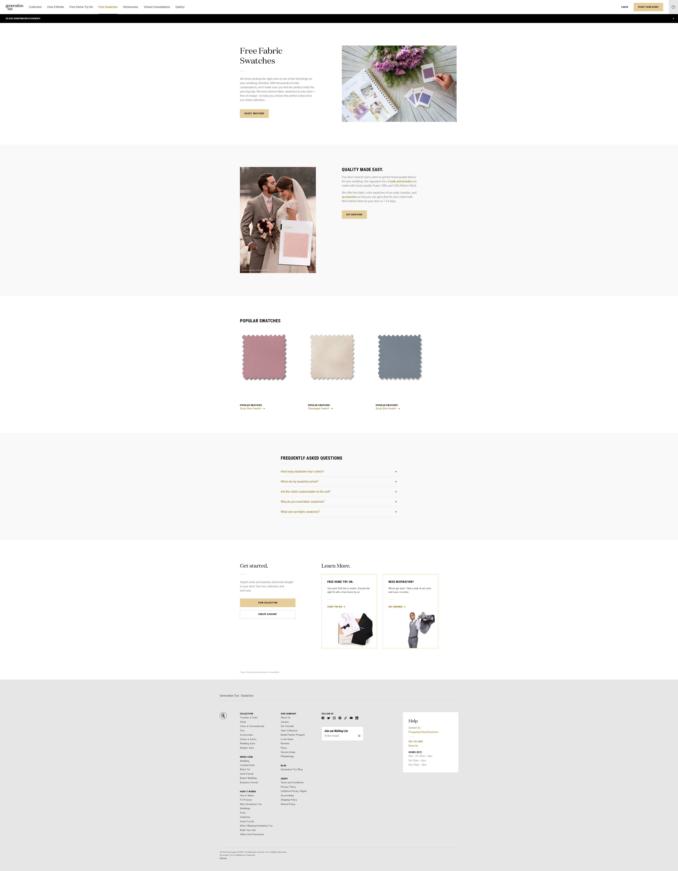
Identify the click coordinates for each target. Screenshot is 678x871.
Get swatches (354, 214)
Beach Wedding (248, 778)
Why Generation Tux (251, 804)
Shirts (243, 722)
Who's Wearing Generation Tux (256, 825)
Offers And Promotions (252, 834)
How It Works (247, 795)
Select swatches (254, 113)
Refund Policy (288, 804)
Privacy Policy (288, 787)
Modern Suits (247, 748)
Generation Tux (229, 695)
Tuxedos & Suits (249, 717)
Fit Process (246, 799)
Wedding (244, 761)
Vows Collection (289, 730)
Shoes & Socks (248, 739)
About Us (286, 717)
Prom (243, 813)
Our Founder (287, 726)
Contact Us (414, 727)
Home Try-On (247, 821)
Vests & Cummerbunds (252, 726)
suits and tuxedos (401, 181)
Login (624, 7)
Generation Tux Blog (291, 769)
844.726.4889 (416, 741)
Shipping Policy (289, 799)
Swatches (245, 817)
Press (284, 748)
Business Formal (249, 782)
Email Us (413, 745)
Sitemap (223, 858)
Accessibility (287, 795)
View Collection (268, 602)
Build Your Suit (248, 830)
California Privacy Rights (294, 791)
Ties (242, 730)
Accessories (246, 735)
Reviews (285, 743)
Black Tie (245, 769)
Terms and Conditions (292, 782)
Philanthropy (287, 756)
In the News (287, 739)
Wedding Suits (247, 743)
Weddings (245, 808)
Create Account (267, 614)
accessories (349, 196)
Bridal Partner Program (293, 735)
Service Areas (288, 752)
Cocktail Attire (247, 765)
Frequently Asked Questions (423, 732)
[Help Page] (673, 7)
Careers (285, 722)
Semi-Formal (246, 774)
